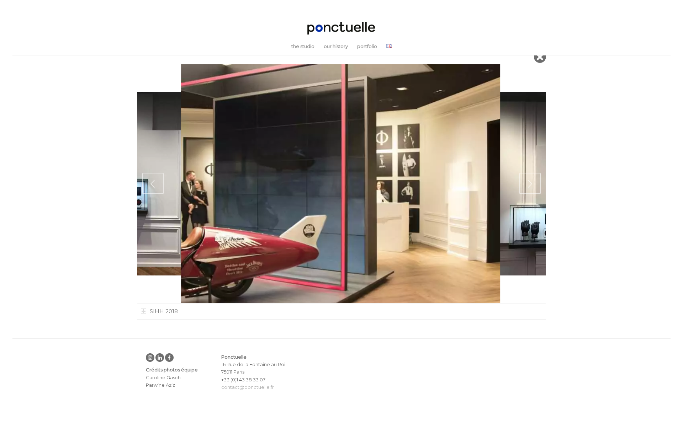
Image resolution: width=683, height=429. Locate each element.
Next (530, 183)
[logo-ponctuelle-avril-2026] (341, 28)
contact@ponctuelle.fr (247, 387)
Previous (153, 183)
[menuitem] (303, 46)
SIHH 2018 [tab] (164, 311)
